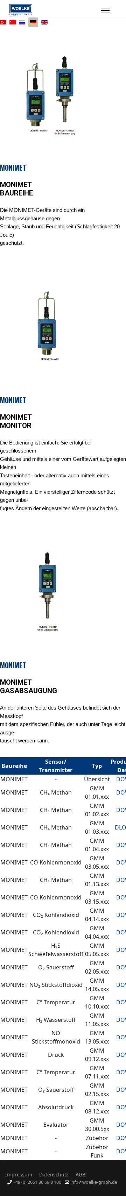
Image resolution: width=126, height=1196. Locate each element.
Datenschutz (54, 1174)
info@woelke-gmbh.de (93, 1182)
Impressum (18, 1174)
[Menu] (105, 10)
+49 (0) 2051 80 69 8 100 (37, 1182)
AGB (80, 1174)
